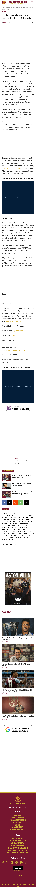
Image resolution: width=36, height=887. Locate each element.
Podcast (8, 7)
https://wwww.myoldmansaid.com (22, 460)
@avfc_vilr (17, 335)
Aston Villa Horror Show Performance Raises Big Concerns (22, 476)
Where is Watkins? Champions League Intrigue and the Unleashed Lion (17, 638)
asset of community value (13, 168)
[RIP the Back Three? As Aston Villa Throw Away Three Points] (6, 486)
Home (3, 7)
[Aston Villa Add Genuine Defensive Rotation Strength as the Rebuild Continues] (18, 705)
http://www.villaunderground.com (15, 350)
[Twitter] (7, 863)
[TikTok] (26, 863)
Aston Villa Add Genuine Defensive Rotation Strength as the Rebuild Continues (18, 717)
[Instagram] (15, 463)
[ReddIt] (15, 502)
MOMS (4, 22)
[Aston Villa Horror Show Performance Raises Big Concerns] (6, 477)
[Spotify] (17, 863)
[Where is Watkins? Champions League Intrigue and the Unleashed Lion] (18, 627)
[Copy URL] (26, 502)
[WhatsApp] (20, 502)
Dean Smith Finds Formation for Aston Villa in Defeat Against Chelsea (22, 493)
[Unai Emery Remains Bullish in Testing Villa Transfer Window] (18, 653)
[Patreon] (21, 863)
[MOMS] (8, 461)
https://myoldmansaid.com (12, 343)
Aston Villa (16, 870)
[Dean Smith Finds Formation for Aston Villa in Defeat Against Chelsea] (6, 494)
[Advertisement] (18, 43)
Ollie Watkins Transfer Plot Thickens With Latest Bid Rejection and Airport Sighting (17, 691)
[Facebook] (4, 502)
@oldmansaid (19, 331)
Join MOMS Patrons (13, 321)
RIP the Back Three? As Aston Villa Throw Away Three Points (21, 484)
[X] (18, 463)
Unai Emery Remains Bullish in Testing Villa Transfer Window (17, 665)
